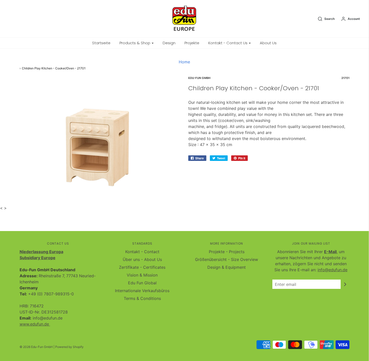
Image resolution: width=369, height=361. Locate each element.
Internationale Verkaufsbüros (142, 290)
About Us (268, 43)
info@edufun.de (332, 269)
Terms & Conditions (142, 298)
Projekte (191, 43)
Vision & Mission (142, 275)
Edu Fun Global (142, 282)
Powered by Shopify (69, 347)
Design (169, 43)
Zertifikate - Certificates (142, 267)
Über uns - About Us (142, 259)
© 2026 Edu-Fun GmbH (36, 347)
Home (184, 61)
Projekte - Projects (226, 251)
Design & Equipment (226, 267)
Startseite (101, 43)
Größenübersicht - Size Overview (226, 259)
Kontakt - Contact (142, 251)
